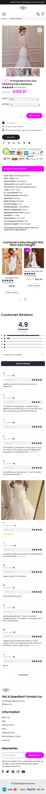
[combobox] (42, 354)
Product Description (15, 168)
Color (5, 98)
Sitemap (5, 740)
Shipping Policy (8, 732)
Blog (4, 721)
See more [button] (33, 452)
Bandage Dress (12, 278)
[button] (19, 72)
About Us (8, 704)
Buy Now (11, 137)
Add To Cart (34, 115)
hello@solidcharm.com (14, 701)
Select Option (12, 292)
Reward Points (8, 725)
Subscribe (34, 755)
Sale (4, 729)
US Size (5, 104)
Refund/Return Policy (11, 736)
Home (4, 19)
